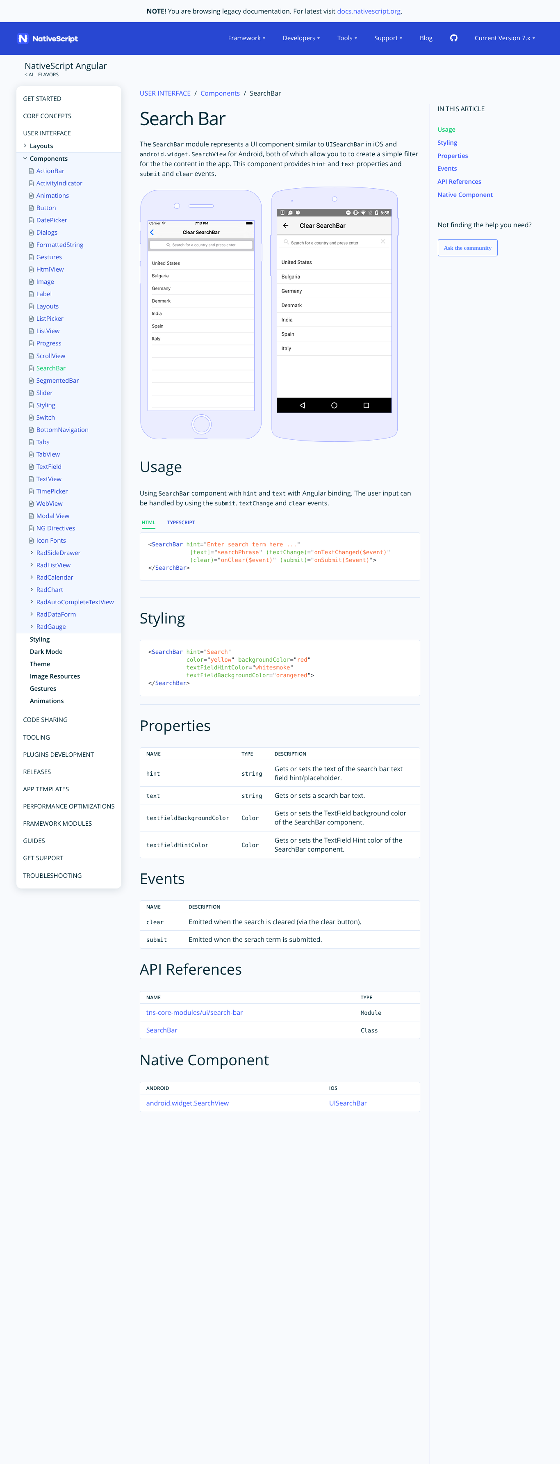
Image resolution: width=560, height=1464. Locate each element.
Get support (43, 858)
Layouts (47, 307)
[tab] (152, 523)
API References (459, 182)
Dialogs (46, 233)
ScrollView (50, 356)
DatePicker (51, 221)
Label (44, 294)
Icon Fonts (51, 541)
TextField (48, 467)
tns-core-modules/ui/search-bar (194, 1012)
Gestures (49, 258)
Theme (40, 664)
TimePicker (52, 491)
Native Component (465, 195)
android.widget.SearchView (187, 1103)
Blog (426, 38)
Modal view (52, 516)
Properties (452, 156)
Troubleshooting (52, 876)
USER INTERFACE (165, 93)
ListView (47, 331)
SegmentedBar (57, 381)
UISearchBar (348, 1103)
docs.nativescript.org (369, 11)
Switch (45, 417)
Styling (45, 405)
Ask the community (468, 249)
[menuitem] (246, 38)
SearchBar (51, 368)
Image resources (55, 677)
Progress (48, 344)
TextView (48, 479)
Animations (52, 196)
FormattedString (59, 245)
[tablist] (280, 552)
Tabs (42, 442)
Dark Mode (46, 652)
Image (45, 282)
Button (46, 208)
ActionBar (50, 171)
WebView (49, 504)
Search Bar (182, 118)
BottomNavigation (62, 430)
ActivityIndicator (59, 183)
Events (447, 169)
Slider (44, 393)
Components (220, 93)
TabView (47, 454)
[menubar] (381, 38)
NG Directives (55, 528)
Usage (446, 130)
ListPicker (49, 319)
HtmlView (50, 270)
